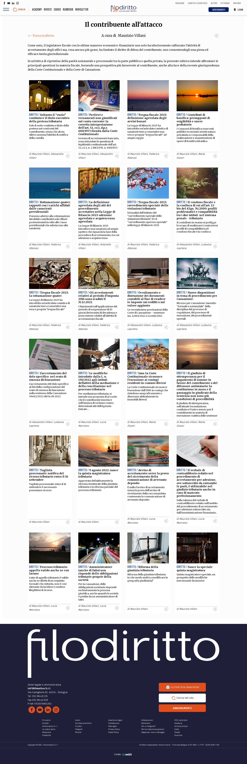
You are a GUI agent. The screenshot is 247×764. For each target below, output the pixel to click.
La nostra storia (48, 729)
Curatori (78, 726)
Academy (37, 9)
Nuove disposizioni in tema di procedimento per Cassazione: (197, 296)
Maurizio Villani (132, 35)
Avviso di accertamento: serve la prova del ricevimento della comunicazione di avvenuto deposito (148, 476)
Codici (57, 9)
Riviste (48, 9)
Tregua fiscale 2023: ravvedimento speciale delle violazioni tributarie (147, 205)
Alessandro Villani (189, 244)
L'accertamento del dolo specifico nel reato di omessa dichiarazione (48, 376)
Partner (78, 732)
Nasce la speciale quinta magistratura (195, 568)
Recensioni (145, 723)
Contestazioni (113, 723)
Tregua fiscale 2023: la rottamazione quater (48, 294)
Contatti (45, 723)
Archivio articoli (181, 726)
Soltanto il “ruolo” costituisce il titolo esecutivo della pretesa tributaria (49, 118)
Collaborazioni (147, 720)
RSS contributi (180, 720)
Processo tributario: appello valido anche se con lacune (49, 570)
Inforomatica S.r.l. (50, 726)
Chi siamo (46, 720)
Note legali (112, 726)
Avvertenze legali (115, 720)
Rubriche (68, 9)
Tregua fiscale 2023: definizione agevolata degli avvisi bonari (147, 118)
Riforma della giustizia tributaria (142, 568)
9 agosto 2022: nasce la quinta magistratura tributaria (98, 473)
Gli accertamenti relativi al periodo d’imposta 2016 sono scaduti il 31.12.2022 (98, 297)
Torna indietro (43, 35)
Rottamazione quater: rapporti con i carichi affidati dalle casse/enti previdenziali (49, 207)
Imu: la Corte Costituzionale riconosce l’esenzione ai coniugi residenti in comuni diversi (146, 378)
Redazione (46, 732)
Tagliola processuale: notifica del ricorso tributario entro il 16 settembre (48, 475)
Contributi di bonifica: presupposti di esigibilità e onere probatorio (193, 119)
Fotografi (79, 729)
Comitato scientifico (83, 723)
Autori (77, 720)
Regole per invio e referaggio (152, 732)
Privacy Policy (114, 729)
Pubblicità (46, 735)
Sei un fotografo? (148, 726)
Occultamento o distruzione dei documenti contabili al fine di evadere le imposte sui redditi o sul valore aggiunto (146, 299)
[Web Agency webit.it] (127, 754)
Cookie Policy (113, 732)
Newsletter (81, 9)
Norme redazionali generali (152, 729)
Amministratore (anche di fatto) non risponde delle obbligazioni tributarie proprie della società (98, 573)
